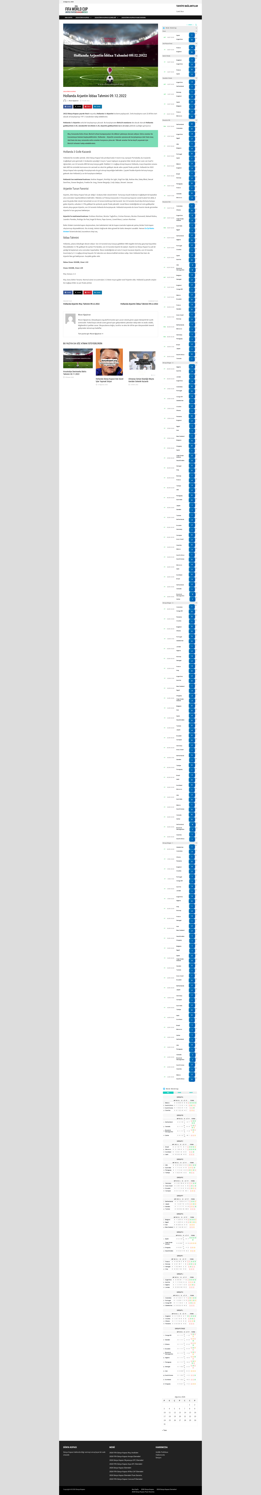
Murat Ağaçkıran (74, 101)
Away (191, 1092)
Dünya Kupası (80, 1489)
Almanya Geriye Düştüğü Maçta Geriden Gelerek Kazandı (141, 380)
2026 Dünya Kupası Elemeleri (105, 17)
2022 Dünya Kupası (69, 91)
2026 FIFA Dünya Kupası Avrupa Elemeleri (124, 1456)
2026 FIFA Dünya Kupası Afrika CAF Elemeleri (126, 1471)
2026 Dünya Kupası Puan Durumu (133, 17)
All (168, 1092)
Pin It (89, 107)
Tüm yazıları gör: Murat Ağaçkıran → (90, 334)
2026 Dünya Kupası (82, 17)
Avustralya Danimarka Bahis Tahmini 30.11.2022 (74, 372)
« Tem (164, 1430)
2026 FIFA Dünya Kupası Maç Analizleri (123, 1452)
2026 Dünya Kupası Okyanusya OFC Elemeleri (126, 1460)
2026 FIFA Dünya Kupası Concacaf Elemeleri (125, 1479)
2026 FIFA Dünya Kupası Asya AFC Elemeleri (125, 1464)
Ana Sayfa (68, 17)
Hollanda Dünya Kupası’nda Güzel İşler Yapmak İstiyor (109, 380)
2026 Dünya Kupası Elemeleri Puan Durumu (125, 1475)
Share (69, 107)
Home (179, 1092)
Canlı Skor (180, 11)
